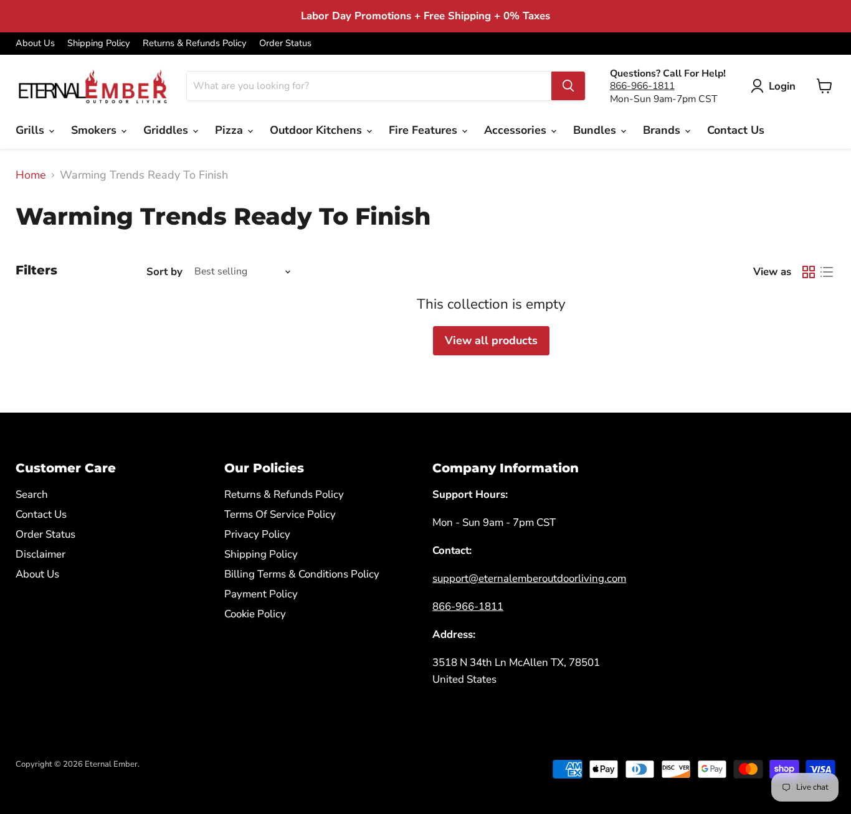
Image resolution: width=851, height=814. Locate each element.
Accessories (516, 130)
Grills (31, 130)
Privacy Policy (257, 534)
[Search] (568, 86)
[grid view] (808, 272)
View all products (491, 340)
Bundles (596, 130)
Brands (663, 130)
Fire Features (424, 130)
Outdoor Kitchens (317, 130)
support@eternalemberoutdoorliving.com (529, 578)
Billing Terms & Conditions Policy (301, 574)
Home (31, 175)
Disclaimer (40, 554)
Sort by (164, 272)
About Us (35, 43)
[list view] (826, 272)
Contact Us (735, 130)
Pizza (230, 130)
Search (32, 494)
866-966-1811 (642, 86)
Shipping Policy (98, 43)
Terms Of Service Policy (280, 514)
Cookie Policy (255, 614)
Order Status (285, 43)
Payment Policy (261, 594)
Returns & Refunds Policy (195, 43)
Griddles (167, 130)
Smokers (95, 130)
